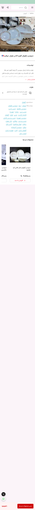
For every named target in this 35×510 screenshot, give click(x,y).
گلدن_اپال (9, 124)
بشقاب (24, 124)
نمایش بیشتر (31, 79)
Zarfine (31, 13)
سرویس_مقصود (21, 109)
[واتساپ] (3, 499)
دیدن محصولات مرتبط (25, 506)
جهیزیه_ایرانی (10, 130)
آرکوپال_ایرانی (22, 130)
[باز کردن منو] (31, 7)
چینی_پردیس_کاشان (10, 118)
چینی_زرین (23, 112)
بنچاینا (17, 112)
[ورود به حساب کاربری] (7, 7)
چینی (15, 115)
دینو (20, 106)
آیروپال (24, 106)
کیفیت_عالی (22, 134)
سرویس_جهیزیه (21, 118)
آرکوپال (25, 13)
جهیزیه (12, 112)
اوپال (11, 115)
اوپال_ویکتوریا (17, 124)
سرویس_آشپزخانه (16, 127)
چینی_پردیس (22, 121)
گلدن (16, 130)
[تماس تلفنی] (3, 494)
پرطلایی (15, 121)
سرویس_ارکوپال (13, 106)
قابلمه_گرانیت (22, 115)
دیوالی (24, 127)
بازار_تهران (9, 121)
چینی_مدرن (12, 109)
